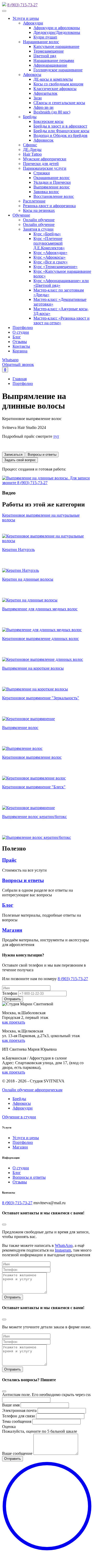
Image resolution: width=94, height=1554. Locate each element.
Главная (20, 379)
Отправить (12, 1297)
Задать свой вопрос (20, 460)
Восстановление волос (53, 196)
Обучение (21, 215)
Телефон (9, 993)
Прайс (9, 860)
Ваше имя (11, 1405)
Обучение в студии (19, 1117)
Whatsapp (10, 360)
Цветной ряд (44, 56)
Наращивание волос (41, 42)
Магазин (12, 930)
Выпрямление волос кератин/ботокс (34, 816)
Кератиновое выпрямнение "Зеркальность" (40, 698)
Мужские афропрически (44, 159)
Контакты (21, 346)
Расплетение (34, 201)
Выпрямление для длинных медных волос (40, 609)
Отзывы (20, 341)
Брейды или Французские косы (61, 131)
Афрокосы (32, 74)
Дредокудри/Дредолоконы (56, 32)
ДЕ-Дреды (32, 149)
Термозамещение (48, 51)
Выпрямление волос (51, 187)
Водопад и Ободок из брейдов (60, 135)
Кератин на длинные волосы (27, 579)
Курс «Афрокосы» (49, 257)
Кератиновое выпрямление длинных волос (40, 638)
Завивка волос (46, 191)
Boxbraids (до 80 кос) (51, 112)
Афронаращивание (50, 65)
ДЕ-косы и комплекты (53, 79)
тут (56, 436)
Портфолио (23, 327)
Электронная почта (19, 1410)
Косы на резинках (39, 210)
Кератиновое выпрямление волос (32, 757)
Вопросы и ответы (42, 454)
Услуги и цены (26, 18)
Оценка (9, 1426)
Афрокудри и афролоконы (56, 28)
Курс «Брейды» (47, 234)
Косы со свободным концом (58, 84)
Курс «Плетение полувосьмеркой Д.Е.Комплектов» (49, 243)
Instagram (63, 1250)
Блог (17, 337)
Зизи (37, 98)
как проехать (13, 1022)
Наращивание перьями (53, 60)
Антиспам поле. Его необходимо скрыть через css (46, 1394)
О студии (21, 332)
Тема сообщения (16, 1421)
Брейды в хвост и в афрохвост (60, 126)
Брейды (30, 117)
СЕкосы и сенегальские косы (59, 102)
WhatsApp (64, 1245)
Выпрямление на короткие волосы (33, 668)
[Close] (4, 1224)
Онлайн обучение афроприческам (32, 1090)
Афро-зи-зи (43, 107)
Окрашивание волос (51, 177)
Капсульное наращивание (56, 46)
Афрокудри (33, 23)
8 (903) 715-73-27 (22, 5)
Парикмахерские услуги (44, 168)
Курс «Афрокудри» (50, 252)
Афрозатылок (45, 93)
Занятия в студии (38, 229)
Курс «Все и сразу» (50, 262)
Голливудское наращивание (58, 70)
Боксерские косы (48, 121)
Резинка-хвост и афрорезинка (49, 206)
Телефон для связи (18, 1416)
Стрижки (41, 173)
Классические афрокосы (55, 88)
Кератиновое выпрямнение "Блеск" (34, 787)
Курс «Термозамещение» (55, 266)
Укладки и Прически (52, 182)
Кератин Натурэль (18, 549)
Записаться (13, 454)
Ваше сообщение (17, 1453)
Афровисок (43, 140)
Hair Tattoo (32, 154)
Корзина (20, 351)
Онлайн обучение (39, 220)
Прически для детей (41, 163)
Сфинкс (30, 145)
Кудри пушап (45, 37)
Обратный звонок (18, 364)
